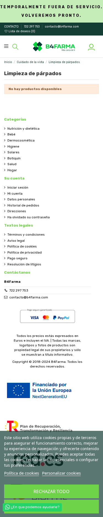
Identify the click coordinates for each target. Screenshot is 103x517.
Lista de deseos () (21, 31)
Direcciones (16, 211)
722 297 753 (32, 26)
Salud (11, 164)
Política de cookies (22, 246)
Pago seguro (17, 258)
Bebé (11, 134)
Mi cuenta (15, 193)
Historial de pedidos (23, 205)
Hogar (12, 170)
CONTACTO (12, 26)
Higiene (13, 146)
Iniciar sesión (17, 187)
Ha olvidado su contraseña (28, 217)
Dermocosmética (21, 140)
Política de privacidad (24, 252)
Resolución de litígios (24, 264)
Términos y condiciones (26, 234)
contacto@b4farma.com (62, 26)
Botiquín (14, 158)
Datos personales (21, 199)
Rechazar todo (51, 491)
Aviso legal (16, 241)
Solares (13, 152)
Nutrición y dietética (23, 128)
